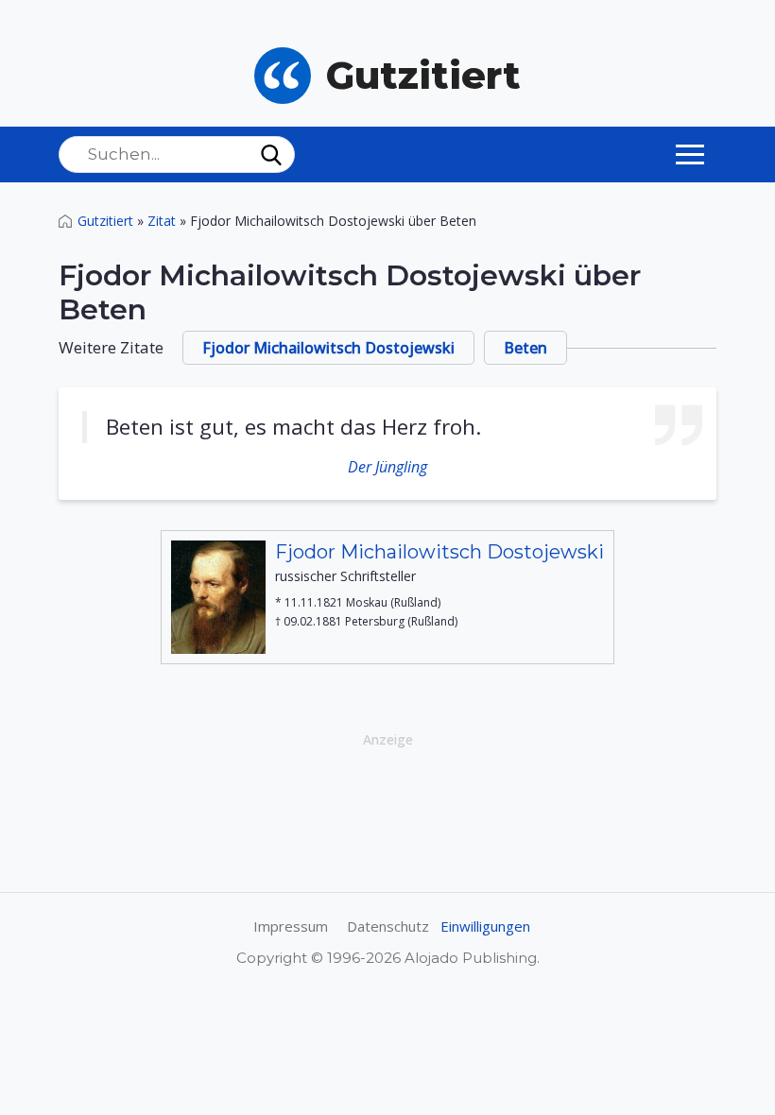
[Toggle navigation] (689, 154)
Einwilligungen (485, 926)
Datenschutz (388, 926)
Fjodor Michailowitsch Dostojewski (328, 347)
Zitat (161, 221)
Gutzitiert (105, 221)
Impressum (290, 926)
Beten (525, 347)
